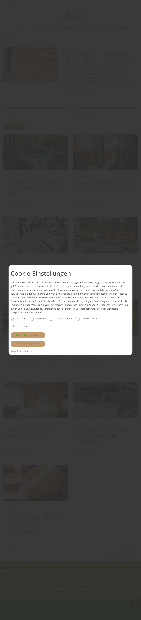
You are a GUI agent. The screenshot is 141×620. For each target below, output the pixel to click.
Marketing (41, 318)
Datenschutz (16, 351)
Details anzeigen (21, 326)
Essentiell (22, 318)
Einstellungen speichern (28, 343)
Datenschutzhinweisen (87, 308)
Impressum (27, 351)
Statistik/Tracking (64, 318)
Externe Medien (90, 318)
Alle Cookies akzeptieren (28, 335)
